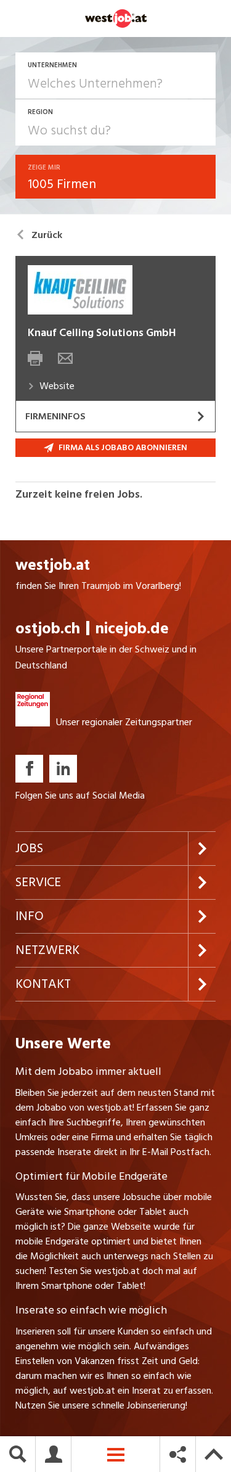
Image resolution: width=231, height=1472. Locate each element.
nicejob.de (132, 628)
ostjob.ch (47, 628)
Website (57, 386)
